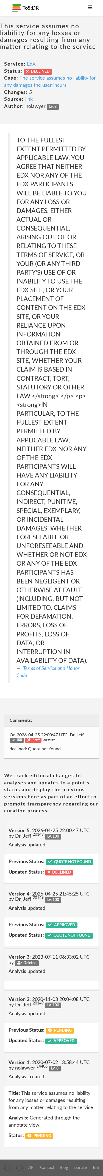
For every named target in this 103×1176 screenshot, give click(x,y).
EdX (31, 64)
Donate (80, 1168)
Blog (64, 1168)
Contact (47, 1168)
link (29, 99)
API (31, 1168)
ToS (95, 1168)
